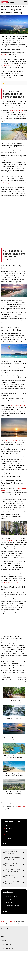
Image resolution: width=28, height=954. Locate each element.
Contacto (3, 932)
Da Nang (6, 183)
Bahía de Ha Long (11, 896)
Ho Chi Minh (9, 828)
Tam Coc (8, 899)
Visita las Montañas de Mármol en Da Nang (22, 678)
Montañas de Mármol (11, 65)
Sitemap (3, 940)
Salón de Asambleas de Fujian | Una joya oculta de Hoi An (6, 678)
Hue (7, 832)
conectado (21, 807)
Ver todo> (6, 911)
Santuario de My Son (8, 540)
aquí (23, 852)
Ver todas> (6, 844)
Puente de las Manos (12, 906)
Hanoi (7, 825)
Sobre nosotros (5, 928)
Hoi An (20, 664)
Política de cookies (6, 944)
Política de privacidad (7, 948)
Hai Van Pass (10, 902)
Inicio (2, 936)
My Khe (3, 55)
